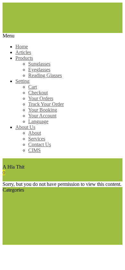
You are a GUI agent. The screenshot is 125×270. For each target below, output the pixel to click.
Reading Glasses (45, 75)
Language (38, 121)
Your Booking (42, 110)
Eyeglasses (39, 69)
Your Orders (40, 98)
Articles (23, 52)
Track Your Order (46, 104)
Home (21, 46)
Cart (32, 87)
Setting (22, 81)
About (34, 133)
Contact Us (39, 144)
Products (24, 58)
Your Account (42, 115)
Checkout (38, 92)
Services (36, 138)
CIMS (34, 150)
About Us (25, 127)
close (8, 195)
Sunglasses (39, 64)
